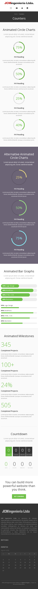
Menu (11, 9)
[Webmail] (16, 8)
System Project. (26, 582)
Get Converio (19, 496)
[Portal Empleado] (22, 8)
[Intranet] (27, 8)
